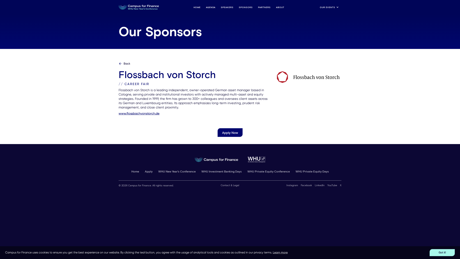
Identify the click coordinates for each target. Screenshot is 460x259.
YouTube (332, 185)
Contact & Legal (230, 185)
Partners (264, 7)
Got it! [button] (442, 252)
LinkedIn (320, 185)
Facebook (306, 185)
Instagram (292, 185)
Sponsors (246, 7)
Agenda (210, 7)
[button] (329, 7)
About (280, 7)
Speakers (227, 7)
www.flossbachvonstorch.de (139, 113)
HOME (197, 7)
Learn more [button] (280, 252)
